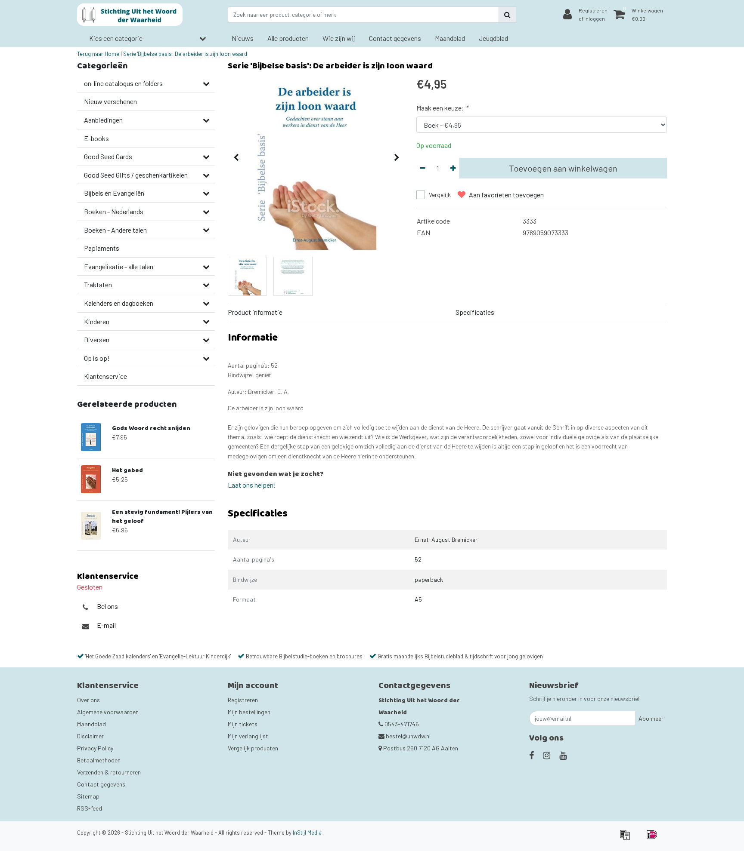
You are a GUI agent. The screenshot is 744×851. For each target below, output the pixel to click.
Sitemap (88, 796)
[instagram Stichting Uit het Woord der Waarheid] (546, 755)
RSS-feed (89, 808)
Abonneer (651, 718)
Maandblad (91, 724)
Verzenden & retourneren (109, 772)
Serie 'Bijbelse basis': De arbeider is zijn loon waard (185, 53)
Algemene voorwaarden (108, 712)
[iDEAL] (654, 838)
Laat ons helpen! (252, 485)
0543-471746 (401, 724)
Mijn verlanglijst (248, 736)
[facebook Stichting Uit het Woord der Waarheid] (531, 755)
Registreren (243, 700)
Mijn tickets (242, 724)
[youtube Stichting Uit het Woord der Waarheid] (563, 755)
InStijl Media (307, 832)
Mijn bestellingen (249, 712)
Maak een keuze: (442, 108)
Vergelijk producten (253, 748)
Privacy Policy (95, 748)
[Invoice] (627, 838)
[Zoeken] (507, 14)
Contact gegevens (101, 784)
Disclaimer (90, 736)
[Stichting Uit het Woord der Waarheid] (130, 14)
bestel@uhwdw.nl (408, 736)
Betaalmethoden (99, 760)
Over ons (88, 700)
